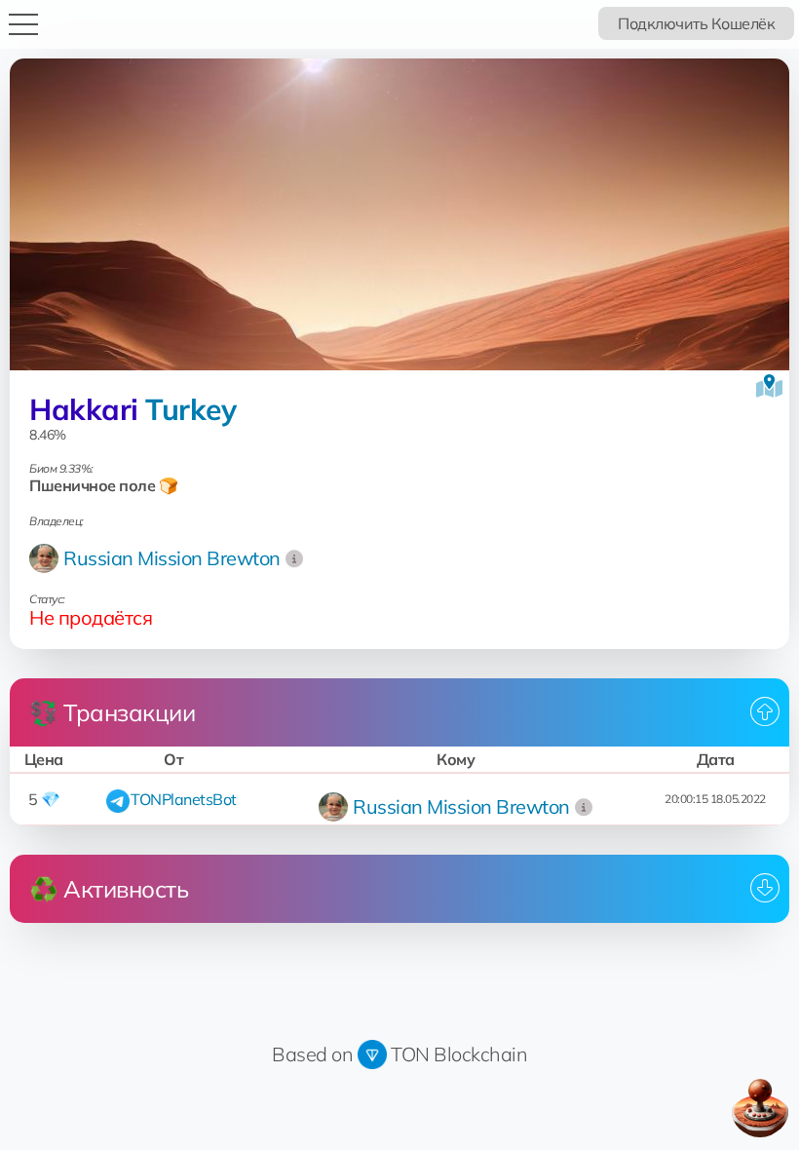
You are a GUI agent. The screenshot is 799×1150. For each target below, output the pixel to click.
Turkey (190, 409)
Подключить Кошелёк (696, 23)
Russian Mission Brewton (172, 558)
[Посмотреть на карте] (769, 386)
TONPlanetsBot (184, 799)
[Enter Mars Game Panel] (760, 1108)
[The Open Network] (372, 1054)
